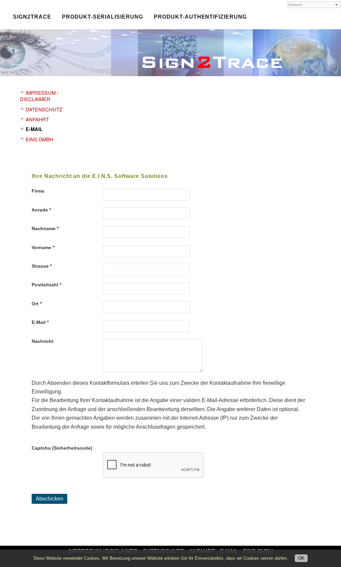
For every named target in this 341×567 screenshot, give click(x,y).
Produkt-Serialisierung (102, 16)
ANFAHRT (37, 119)
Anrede (41, 210)
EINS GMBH (39, 139)
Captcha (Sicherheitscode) (62, 448)
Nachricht (43, 341)
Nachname (45, 228)
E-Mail (40, 322)
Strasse (42, 266)
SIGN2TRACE (32, 16)
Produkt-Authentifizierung (200, 16)
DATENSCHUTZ (44, 109)
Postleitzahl (46, 284)
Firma (38, 191)
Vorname (43, 247)
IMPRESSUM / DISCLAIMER (39, 95)
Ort (37, 303)
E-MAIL (34, 129)
